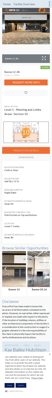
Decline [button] (21, 385)
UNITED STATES (11, 345)
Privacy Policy (37, 378)
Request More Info (26, 82)
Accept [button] (9, 385)
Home (7, 4)
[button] (14, 391)
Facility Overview (24, 4)
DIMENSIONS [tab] (26, 157)
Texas (26, 345)
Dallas (37, 345)
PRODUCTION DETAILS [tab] (26, 150)
